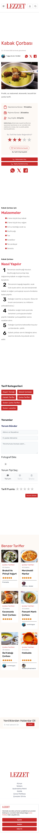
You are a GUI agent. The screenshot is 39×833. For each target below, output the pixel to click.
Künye (19, 783)
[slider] (19, 139)
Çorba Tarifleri (24, 397)
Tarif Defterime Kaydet (20, 148)
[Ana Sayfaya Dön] (19, 774)
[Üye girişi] (29, 6)
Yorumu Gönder (31, 495)
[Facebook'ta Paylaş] (35, 56)
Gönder (30, 724)
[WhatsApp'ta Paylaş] (26, 56)
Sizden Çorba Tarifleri (11, 403)
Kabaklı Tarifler (9, 397)
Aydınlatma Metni (19, 789)
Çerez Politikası (19, 794)
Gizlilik (19, 791)
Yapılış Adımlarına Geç (20, 164)
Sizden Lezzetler (9, 408)
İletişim (19, 786)
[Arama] (35, 6)
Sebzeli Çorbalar (25, 392)
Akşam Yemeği (9, 392)
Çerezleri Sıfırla (19, 796)
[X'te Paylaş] (30, 56)
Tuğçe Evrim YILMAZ (13, 56)
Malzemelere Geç (20, 159)
